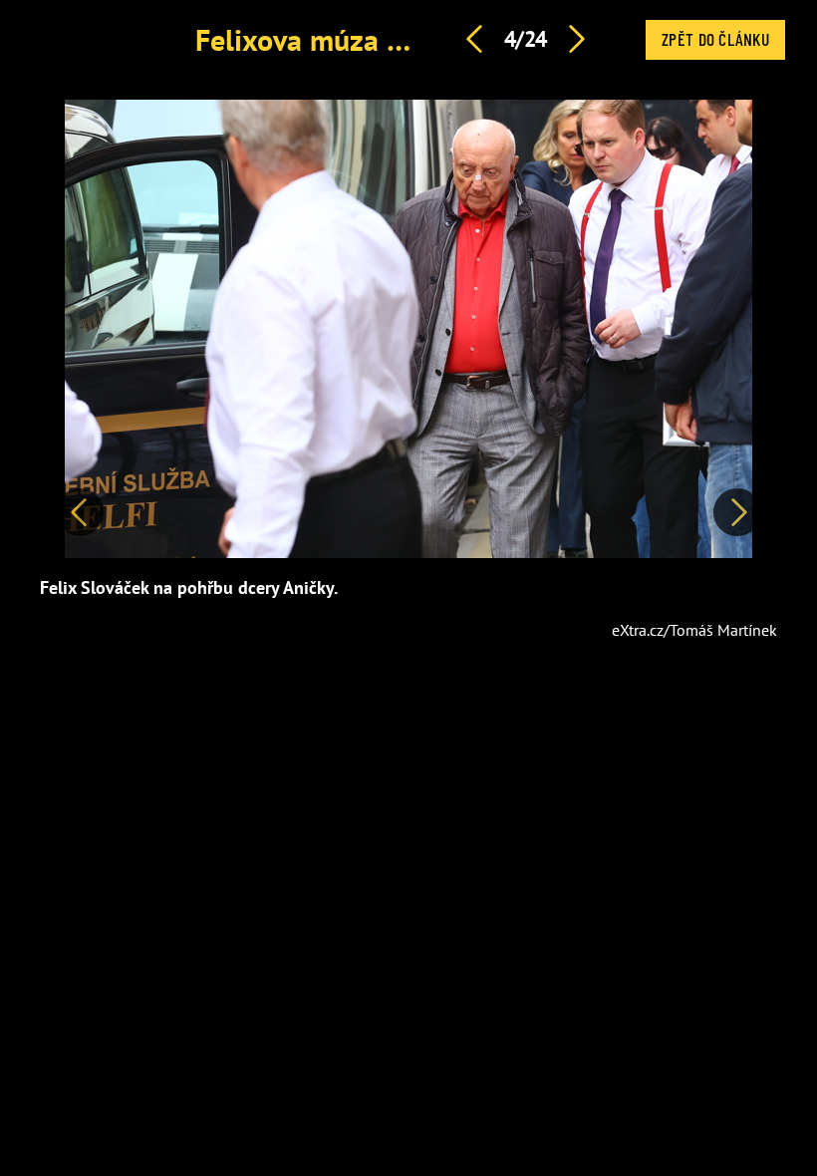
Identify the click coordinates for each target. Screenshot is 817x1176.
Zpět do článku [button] (715, 39)
